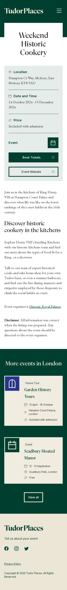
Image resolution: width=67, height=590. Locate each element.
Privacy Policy (12, 563)
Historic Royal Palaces (45, 306)
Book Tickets (31, 157)
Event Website (31, 171)
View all (33, 497)
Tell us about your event (21, 538)
